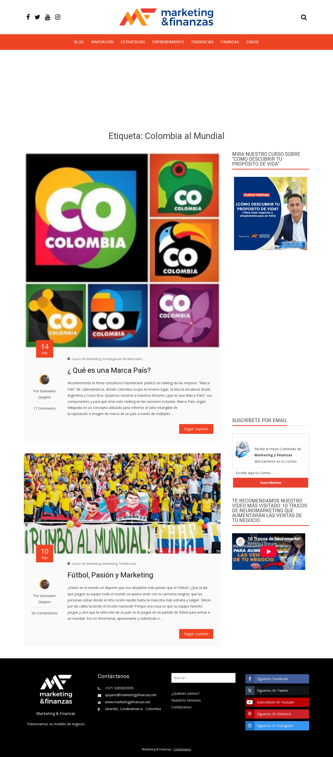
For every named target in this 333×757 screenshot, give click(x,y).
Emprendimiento (168, 42)
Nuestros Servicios (186, 700)
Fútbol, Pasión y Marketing (110, 575)
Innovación (102, 42)
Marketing (110, 563)
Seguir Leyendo (196, 428)
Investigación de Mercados (122, 359)
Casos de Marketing (86, 359)
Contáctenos (181, 707)
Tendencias (202, 42)
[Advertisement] (166, 91)
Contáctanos (182, 749)
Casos (252, 42)
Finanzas (230, 42)
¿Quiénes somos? (185, 693)
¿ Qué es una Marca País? (109, 370)
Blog (79, 42)
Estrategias (133, 42)
